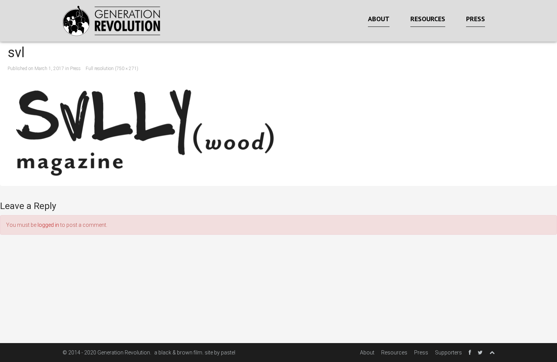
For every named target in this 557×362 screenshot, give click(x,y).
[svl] (278, 129)
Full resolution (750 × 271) (112, 68)
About (379, 18)
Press (475, 18)
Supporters (448, 353)
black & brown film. (180, 353)
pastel (228, 353)
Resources (427, 18)
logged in (48, 225)
